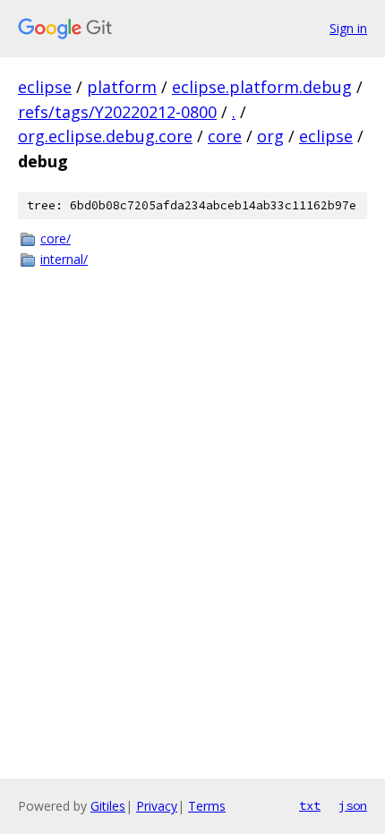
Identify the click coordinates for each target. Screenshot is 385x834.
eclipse (45, 87)
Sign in (348, 28)
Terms (207, 805)
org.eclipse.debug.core (105, 136)
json (352, 805)
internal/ (64, 259)
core (225, 136)
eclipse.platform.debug (262, 87)
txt (310, 805)
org (270, 136)
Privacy (156, 805)
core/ (55, 238)
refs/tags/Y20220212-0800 (117, 112)
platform (122, 87)
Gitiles (107, 805)
